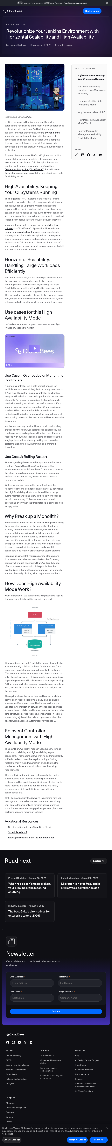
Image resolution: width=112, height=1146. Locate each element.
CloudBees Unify (13, 1055)
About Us (10, 1103)
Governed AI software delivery (50, 1061)
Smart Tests (11, 1074)
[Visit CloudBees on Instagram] (13, 1042)
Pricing (9, 1121)
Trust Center (80, 1065)
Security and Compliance (17, 1065)
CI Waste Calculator (84, 1091)
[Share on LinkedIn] (82, 155)
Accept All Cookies (77, 1139)
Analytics (10, 1083)
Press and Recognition (16, 1107)
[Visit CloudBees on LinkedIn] (31, 1042)
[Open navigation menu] (105, 11)
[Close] (107, 1128)
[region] (56, 1135)
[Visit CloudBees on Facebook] (7, 1042)
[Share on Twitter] (94, 155)
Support (79, 1079)
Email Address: (17, 977)
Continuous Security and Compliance (51, 1077)
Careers (9, 1117)
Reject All (98, 1139)
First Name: (64, 977)
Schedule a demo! (17, 832)
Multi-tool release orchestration (48, 1069)
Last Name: (16, 991)
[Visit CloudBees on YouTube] (19, 1042)
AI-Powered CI (47, 1055)
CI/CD (9, 1060)
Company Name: (66, 991)
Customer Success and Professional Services (85, 1085)
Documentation (82, 1074)
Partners (10, 1112)
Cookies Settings (12, 1139)
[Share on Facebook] (88, 155)
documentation (46, 837)
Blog (77, 1055)
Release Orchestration (16, 1079)
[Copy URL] (77, 155)
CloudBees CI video (43, 827)
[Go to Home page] (13, 11)
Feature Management (16, 1069)
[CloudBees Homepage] (15, 1034)
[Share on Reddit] (100, 155)
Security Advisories (84, 1069)
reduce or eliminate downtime (20, 232)
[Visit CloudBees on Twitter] (25, 1042)
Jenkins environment (47, 132)
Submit (56, 1011)
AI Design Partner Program (87, 1060)
